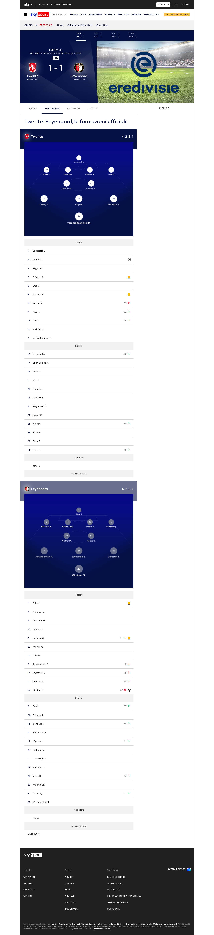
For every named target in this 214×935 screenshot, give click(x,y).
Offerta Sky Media (117, 902)
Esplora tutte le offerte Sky (55, 4)
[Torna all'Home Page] (39, 14)
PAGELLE (110, 14)
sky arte (28, 896)
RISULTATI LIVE (78, 14)
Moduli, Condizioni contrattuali (66, 924)
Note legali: (112, 870)
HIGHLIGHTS (96, 14)
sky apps (70, 883)
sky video (28, 889)
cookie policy (115, 883)
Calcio (28, 25)
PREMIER (136, 14)
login (186, 4)
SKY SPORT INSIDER (176, 14)
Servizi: (68, 870)
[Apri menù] (25, 14)
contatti (174, 924)
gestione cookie (116, 877)
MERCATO (123, 14)
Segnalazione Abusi (101, 929)
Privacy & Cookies (88, 924)
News (60, 25)
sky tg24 (28, 883)
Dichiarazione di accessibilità (124, 896)
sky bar (69, 896)
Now (68, 889)
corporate (113, 909)
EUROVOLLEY (151, 14)
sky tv (68, 877)
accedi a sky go (177, 869)
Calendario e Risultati (79, 25)
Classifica (102, 25)
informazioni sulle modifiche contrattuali (115, 924)
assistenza (163, 924)
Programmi (71, 909)
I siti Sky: (27, 870)
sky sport (29, 877)
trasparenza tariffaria (148, 924)
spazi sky (70, 902)
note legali (113, 889)
